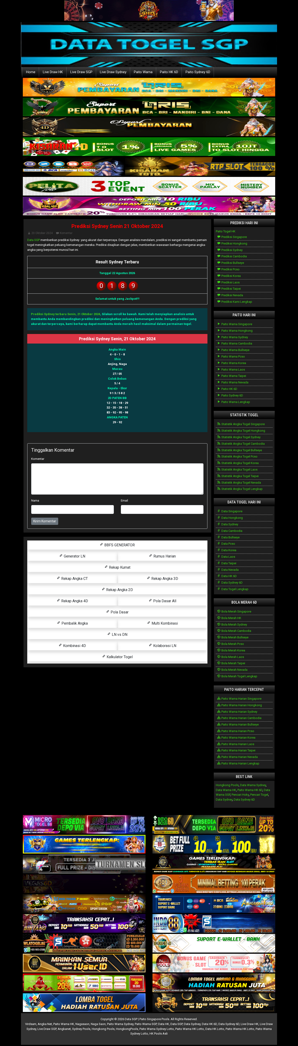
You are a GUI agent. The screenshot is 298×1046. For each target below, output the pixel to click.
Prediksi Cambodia (234, 256)
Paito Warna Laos (233, 369)
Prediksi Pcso (230, 269)
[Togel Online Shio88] (213, 983)
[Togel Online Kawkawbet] (84, 864)
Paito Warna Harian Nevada (239, 757)
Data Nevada (230, 569)
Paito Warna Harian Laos (237, 744)
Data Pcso (228, 543)
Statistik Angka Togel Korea (240, 463)
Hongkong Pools (227, 785)
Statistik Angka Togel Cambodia (243, 443)
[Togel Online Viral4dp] (149, 206)
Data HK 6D (229, 576)
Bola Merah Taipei (233, 663)
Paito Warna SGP (146, 1024)
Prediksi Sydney (232, 250)
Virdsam (30, 1024)
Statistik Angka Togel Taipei (240, 476)
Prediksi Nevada (232, 295)
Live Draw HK (53, 72)
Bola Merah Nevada (234, 669)
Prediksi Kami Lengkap (236, 301)
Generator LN (74, 556)
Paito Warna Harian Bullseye (240, 724)
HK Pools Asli (158, 1033)
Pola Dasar (119, 612)
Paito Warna (143, 72)
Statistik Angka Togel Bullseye (241, 450)
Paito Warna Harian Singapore (241, 698)
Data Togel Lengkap (234, 589)
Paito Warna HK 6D (249, 790)
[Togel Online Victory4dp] (84, 844)
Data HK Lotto (214, 1029)
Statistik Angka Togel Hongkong (243, 430)
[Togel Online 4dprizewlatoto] (84, 963)
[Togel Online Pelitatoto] (149, 186)
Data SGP (33, 240)
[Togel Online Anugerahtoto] (213, 904)
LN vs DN (119, 634)
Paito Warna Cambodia (236, 343)
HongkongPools (127, 1029)
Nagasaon (82, 1024)
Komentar (66, 233)
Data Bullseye (230, 537)
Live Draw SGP (81, 72)
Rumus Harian (164, 556)
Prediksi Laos (230, 282)
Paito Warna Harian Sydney (239, 711)
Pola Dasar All (164, 601)
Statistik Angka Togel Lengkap (242, 489)
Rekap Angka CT (74, 578)
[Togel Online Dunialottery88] (213, 884)
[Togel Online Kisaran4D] (149, 147)
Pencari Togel (259, 794)
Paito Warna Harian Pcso (237, 731)
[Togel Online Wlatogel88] (84, 943)
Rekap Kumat (119, 567)
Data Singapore (231, 511)
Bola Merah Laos (232, 657)
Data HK (163, 1024)
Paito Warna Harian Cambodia (241, 718)
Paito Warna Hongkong (237, 330)
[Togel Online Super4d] (149, 127)
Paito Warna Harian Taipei (238, 750)
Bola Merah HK (231, 618)
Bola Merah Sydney (234, 624)
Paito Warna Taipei (233, 376)
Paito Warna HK (63, 1024)
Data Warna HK (226, 790)
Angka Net (45, 1024)
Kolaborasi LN (164, 645)
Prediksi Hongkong (234, 243)
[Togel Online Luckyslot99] (213, 844)
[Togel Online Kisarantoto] (149, 167)
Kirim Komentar (44, 521)
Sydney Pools (81, 1029)
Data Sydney (229, 524)
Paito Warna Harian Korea (238, 737)
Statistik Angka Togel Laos (239, 469)
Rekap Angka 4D (74, 601)
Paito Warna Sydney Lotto (156, 1029)
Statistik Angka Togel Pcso (239, 456)
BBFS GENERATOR (119, 545)
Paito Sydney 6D (198, 72)
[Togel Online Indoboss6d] (213, 824)
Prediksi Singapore (234, 237)
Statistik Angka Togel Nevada (241, 482)
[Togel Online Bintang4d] (84, 924)
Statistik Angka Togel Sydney (241, 437)
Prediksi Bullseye (232, 263)
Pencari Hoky (240, 794)
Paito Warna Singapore (236, 324)
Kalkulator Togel (119, 657)
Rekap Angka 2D (119, 590)
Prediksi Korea (231, 276)
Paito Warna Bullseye (235, 350)
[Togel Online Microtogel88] (84, 824)
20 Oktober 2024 (42, 233)
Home (30, 72)
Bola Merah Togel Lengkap (239, 676)
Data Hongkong (232, 518)
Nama (35, 500)
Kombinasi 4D (74, 645)
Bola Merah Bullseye (234, 637)
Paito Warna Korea (233, 363)
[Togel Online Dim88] (149, 107)
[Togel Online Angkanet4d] (213, 943)
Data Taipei (228, 563)
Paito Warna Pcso (233, 356)
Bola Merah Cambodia (236, 631)
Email (124, 500)
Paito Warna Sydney (234, 337)
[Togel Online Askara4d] (84, 904)
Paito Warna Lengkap (235, 402)
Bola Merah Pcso (232, 644)
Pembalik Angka (74, 623)
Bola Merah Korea (233, 650)
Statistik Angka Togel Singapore (243, 424)
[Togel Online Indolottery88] (213, 924)
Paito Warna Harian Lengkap (240, 763)
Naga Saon (98, 1024)
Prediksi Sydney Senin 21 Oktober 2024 (117, 226)
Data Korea (228, 550)
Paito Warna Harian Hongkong (241, 705)
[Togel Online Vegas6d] (84, 884)
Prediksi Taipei (231, 288)
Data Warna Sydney (253, 785)
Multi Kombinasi (164, 623)
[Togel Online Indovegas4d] (213, 1003)
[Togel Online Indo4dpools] (84, 1003)
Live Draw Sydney (113, 72)
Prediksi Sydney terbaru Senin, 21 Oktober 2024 (65, 314)
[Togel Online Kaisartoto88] (84, 983)
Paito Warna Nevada (234, 382)
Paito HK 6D (169, 72)
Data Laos (228, 556)
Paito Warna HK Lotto (189, 1029)
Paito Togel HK (225, 231)
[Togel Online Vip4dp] (213, 864)
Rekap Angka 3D (164, 578)
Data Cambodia (231, 531)
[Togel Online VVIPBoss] (149, 87)
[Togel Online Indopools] (213, 963)
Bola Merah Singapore (236, 611)
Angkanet (64, 1029)
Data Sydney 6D (232, 582)
